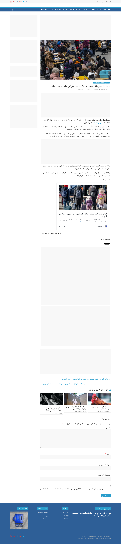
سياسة (78, 9)
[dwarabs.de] (109, 9)
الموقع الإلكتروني (104, 475)
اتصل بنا (51, 9)
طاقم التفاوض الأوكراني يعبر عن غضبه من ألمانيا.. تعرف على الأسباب (86, 379)
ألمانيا (104, 9)
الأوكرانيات (80, 89)
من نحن (46, 516)
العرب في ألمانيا (86, 9)
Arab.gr (66, 518)
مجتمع (66, 9)
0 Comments (95, 89)
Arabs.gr (65, 516)
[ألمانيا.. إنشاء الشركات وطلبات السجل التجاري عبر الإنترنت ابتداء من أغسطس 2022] (51, 394)
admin (88, 89)
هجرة (72, 9)
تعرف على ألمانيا (96, 9)
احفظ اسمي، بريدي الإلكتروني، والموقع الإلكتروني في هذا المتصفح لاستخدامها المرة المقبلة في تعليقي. (75, 490)
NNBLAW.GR (64, 513)
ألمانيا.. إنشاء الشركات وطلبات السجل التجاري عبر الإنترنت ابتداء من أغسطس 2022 (52, 409)
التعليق (107, 427)
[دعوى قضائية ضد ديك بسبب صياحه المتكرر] (99, 394)
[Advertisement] (75, 27)
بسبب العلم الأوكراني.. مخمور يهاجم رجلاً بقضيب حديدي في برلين (63, 384)
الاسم (108, 454)
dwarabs (44, 9)
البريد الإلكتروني (104, 464)
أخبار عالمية (58, 9)
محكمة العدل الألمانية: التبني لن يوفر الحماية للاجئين (76, 408)
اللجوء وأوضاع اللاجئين (99, 82)
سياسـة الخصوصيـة (43, 512)
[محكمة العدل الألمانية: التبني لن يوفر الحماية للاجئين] (75, 394)
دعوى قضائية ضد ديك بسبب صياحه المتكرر (101, 408)
